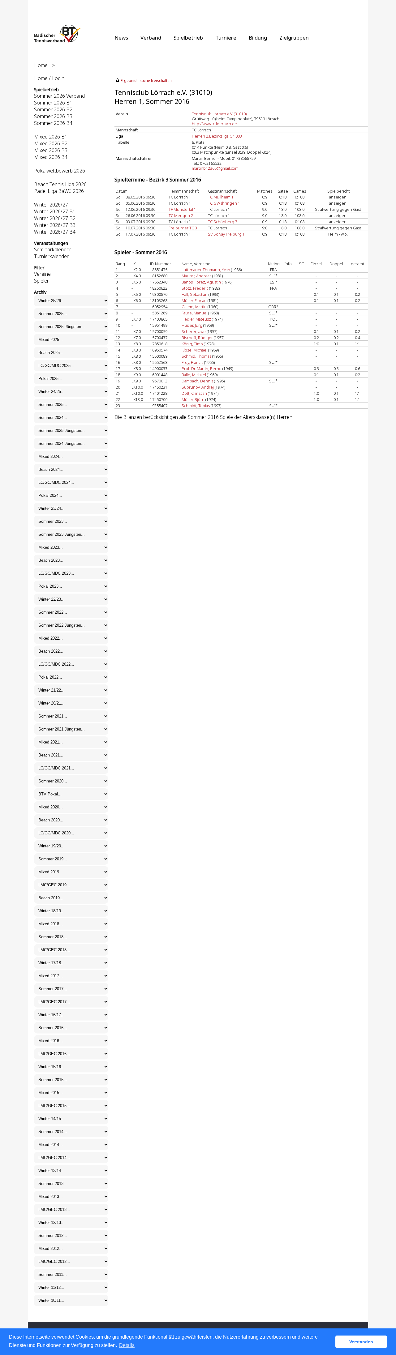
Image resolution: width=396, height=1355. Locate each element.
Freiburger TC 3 (183, 228)
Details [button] (127, 1345)
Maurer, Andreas (196, 276)
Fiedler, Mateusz (196, 319)
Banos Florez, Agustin (201, 282)
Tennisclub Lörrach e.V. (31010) (219, 114)
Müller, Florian (194, 300)
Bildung (258, 37)
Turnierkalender (51, 256)
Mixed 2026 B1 (50, 136)
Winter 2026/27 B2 (54, 218)
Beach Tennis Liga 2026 (60, 184)
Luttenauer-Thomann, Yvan (206, 269)
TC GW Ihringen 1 (224, 203)
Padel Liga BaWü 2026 (59, 191)
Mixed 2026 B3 (50, 150)
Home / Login (49, 78)
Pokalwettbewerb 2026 (59, 170)
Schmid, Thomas (196, 356)
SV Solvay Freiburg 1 (226, 234)
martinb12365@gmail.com (215, 168)
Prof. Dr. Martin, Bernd (202, 368)
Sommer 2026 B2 (53, 109)
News (121, 37)
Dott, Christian (194, 393)
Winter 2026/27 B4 (54, 231)
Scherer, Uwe (194, 331)
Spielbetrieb (188, 37)
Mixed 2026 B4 (50, 157)
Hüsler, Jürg (192, 325)
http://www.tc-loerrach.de (214, 123)
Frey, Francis (192, 362)
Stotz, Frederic (195, 288)
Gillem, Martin (194, 306)
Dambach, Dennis (197, 381)
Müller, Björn (193, 399)
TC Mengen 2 (181, 215)
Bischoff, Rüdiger (197, 337)
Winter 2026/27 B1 (54, 211)
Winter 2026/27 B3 (54, 225)
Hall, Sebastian (195, 294)
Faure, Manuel (194, 313)
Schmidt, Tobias (196, 405)
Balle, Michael (194, 374)
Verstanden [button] (361, 1341)
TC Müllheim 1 (221, 197)
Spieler (41, 280)
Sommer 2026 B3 (53, 116)
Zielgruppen (294, 37)
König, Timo (192, 344)
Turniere (225, 37)
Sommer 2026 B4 (53, 123)
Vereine (42, 274)
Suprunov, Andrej (198, 387)
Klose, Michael (194, 350)
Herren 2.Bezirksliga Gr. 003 (217, 136)
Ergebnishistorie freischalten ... (148, 80)
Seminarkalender (52, 249)
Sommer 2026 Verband (59, 95)
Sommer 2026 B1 (53, 102)
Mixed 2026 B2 (50, 143)
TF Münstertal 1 (182, 209)
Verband (150, 37)
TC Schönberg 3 (222, 221)
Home (41, 65)
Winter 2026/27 (51, 204)
